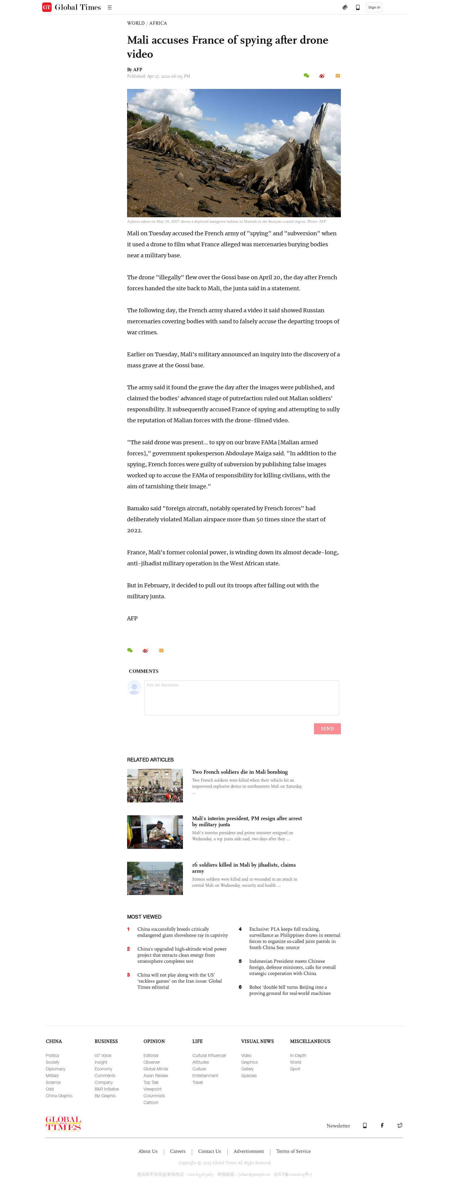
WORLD (136, 23)
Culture (199, 1068)
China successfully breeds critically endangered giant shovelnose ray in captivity (182, 932)
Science (53, 1082)
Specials (249, 1075)
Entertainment (205, 1075)
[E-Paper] (345, 8)
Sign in (374, 7)
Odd (50, 1088)
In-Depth (298, 1055)
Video (246, 1055)
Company (104, 1082)
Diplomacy (55, 1068)
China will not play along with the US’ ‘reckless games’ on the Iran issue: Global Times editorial (179, 981)
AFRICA (158, 23)
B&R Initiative (107, 1088)
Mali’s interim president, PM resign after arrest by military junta (247, 821)
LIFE (197, 1041)
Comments (105, 1075)
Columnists (154, 1095)
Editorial (151, 1055)
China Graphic (59, 1095)
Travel (197, 1082)
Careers (178, 1151)
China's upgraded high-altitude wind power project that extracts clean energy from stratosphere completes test (182, 955)
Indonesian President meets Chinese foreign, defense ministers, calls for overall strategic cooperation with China (292, 967)
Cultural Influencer (209, 1055)
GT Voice (103, 1055)
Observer (152, 1062)
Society (52, 1062)
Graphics (249, 1062)
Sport (295, 1068)
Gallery (247, 1068)
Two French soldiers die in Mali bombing (240, 772)
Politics (52, 1055)
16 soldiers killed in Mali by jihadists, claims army (244, 867)
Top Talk (151, 1082)
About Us (148, 1151)
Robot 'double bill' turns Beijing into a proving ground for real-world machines (290, 990)
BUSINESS (106, 1041)
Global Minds (156, 1068)
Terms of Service (293, 1151)
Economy (103, 1068)
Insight (101, 1062)
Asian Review (156, 1075)
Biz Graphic (105, 1095)
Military (52, 1075)
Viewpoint (153, 1088)
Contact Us (209, 1151)
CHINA (54, 1041)
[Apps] (355, 8)
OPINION (154, 1041)
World (295, 1062)
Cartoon (151, 1102)
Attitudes (200, 1062)
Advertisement (249, 1151)
